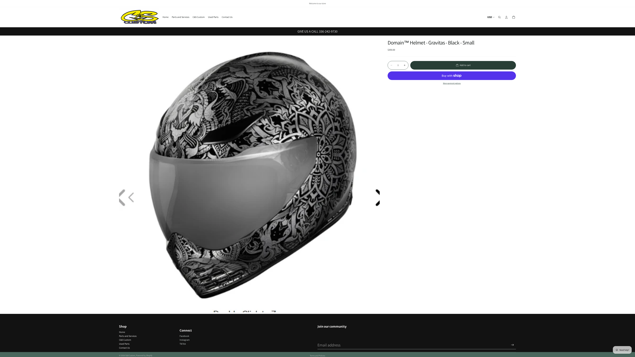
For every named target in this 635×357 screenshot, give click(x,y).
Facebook (184, 336)
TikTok (183, 343)
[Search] (499, 17)
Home (122, 332)
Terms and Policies (317, 355)
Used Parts (124, 343)
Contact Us (124, 347)
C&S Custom (125, 339)
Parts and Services (128, 336)
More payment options (452, 83)
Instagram (185, 339)
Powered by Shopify (144, 355)
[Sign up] (512, 344)
